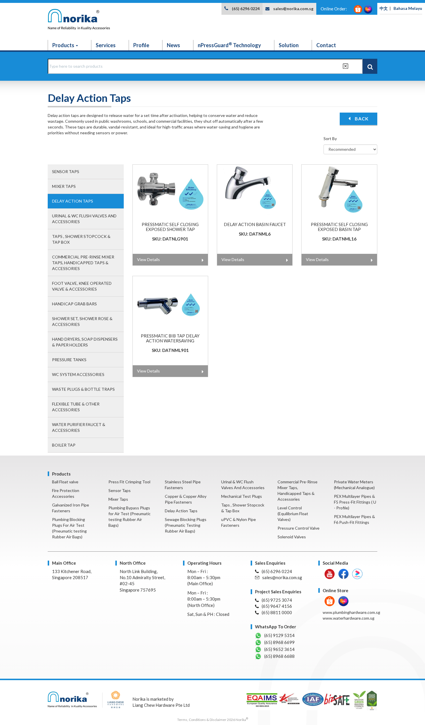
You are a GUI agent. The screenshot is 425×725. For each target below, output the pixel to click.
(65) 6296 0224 (246, 8)
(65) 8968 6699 (279, 642)
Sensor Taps (65, 171)
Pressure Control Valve (298, 528)
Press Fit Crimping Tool (129, 481)
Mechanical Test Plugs (241, 496)
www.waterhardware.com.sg (348, 618)
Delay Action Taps (72, 201)
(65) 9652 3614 (279, 649)
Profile (141, 45)
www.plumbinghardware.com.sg (351, 612)
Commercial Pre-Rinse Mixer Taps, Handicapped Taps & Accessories (83, 262)
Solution (289, 45)
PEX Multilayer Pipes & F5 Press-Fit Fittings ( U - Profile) (355, 502)
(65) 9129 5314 (279, 635)
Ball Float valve (65, 481)
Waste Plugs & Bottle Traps (83, 389)
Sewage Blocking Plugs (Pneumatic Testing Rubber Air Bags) (185, 525)
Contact (326, 45)
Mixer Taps (64, 186)
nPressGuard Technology (229, 44)
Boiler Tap (63, 445)
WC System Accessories (78, 374)
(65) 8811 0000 (277, 612)
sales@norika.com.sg (293, 8)
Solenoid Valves (292, 536)
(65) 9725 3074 (277, 600)
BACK (361, 118)
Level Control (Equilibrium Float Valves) (293, 513)
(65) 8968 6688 (279, 656)
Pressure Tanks (69, 359)
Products (63, 45)
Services (106, 45)
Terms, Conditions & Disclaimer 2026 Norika (212, 719)
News (173, 45)
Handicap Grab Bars (74, 303)
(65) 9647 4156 (277, 606)
